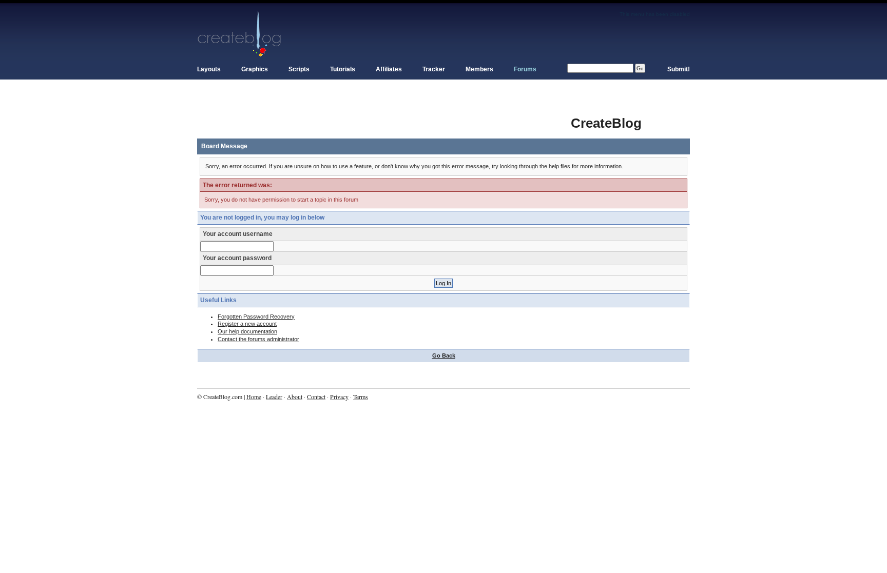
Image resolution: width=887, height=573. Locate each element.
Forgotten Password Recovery (256, 316)
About (294, 396)
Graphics (254, 69)
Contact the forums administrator (258, 339)
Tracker (433, 69)
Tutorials (342, 69)
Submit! (678, 69)
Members (479, 69)
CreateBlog (606, 123)
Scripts (299, 69)
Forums (525, 69)
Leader (274, 396)
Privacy (339, 396)
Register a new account (247, 324)
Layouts (209, 69)
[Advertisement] (384, 118)
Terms (360, 396)
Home (253, 396)
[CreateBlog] (239, 33)
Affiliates (389, 69)
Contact (316, 396)
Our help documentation (247, 331)
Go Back (443, 355)
